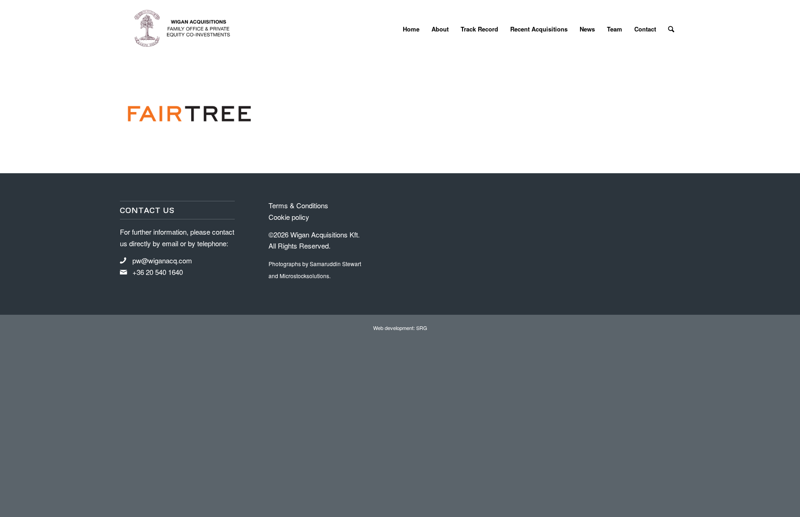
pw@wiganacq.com (162, 260)
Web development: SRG (400, 327)
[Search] (671, 29)
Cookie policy (289, 217)
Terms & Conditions (298, 205)
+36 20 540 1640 (157, 272)
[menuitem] (411, 29)
